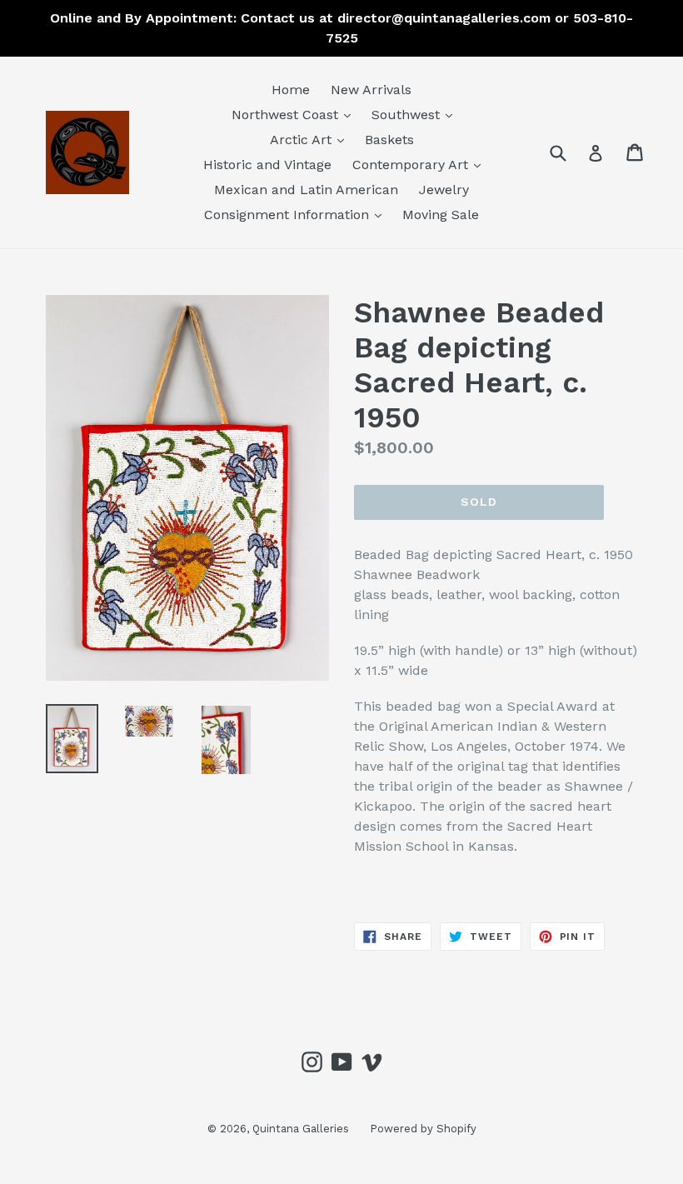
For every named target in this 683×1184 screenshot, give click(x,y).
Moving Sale (440, 214)
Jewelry (444, 189)
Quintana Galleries (300, 1128)
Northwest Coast (295, 114)
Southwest (416, 114)
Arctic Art (311, 139)
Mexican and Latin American (306, 189)
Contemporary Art (420, 164)
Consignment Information (297, 214)
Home (291, 89)
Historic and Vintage (267, 164)
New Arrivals (371, 89)
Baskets (389, 139)
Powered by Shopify (423, 1128)
